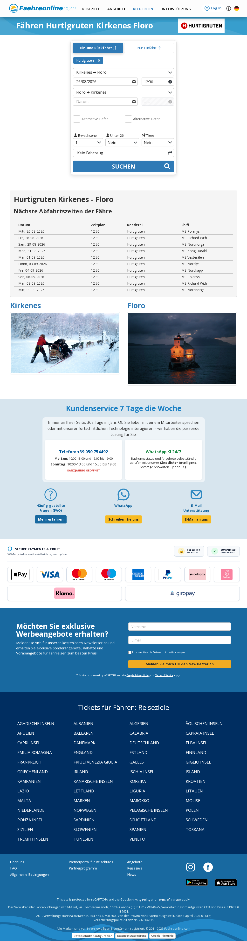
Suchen (123, 166)
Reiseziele (135, 868)
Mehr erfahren (50, 519)
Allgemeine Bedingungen (29, 874)
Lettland (84, 791)
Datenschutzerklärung (131, 935)
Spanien (138, 829)
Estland (138, 752)
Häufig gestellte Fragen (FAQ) (50, 508)
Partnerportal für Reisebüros (91, 862)
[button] (175, 9)
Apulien (25, 733)
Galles (137, 762)
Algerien (139, 723)
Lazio (23, 791)
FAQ (13, 868)
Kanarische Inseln (93, 781)
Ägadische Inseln (35, 723)
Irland (81, 771)
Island (193, 771)
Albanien (83, 723)
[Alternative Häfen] (76, 119)
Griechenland (32, 771)
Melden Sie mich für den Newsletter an (180, 664)
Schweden (197, 820)
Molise (193, 800)
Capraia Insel (200, 733)
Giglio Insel (198, 762)
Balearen (84, 733)
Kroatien (196, 781)
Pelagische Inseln (149, 810)
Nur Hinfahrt (147, 48)
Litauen (194, 791)
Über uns (17, 862)
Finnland (196, 752)
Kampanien (29, 781)
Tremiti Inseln (32, 839)
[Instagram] (193, 867)
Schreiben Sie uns (123, 519)
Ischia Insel (142, 771)
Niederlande (30, 810)
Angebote (134, 862)
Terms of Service (164, 675)
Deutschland (144, 742)
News (131, 874)
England (83, 752)
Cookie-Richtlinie (162, 935)
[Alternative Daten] (128, 119)
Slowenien (85, 829)
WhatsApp (123, 505)
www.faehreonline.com (42, 8)
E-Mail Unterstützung (196, 508)
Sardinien (84, 820)
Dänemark (84, 742)
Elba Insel (196, 742)
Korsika (138, 781)
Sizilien (25, 829)
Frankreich (29, 762)
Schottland (143, 820)
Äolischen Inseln (204, 723)
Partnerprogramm (83, 868)
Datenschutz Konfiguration (93, 936)
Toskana (195, 829)
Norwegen (85, 810)
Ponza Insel (30, 820)
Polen (192, 810)
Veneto (137, 839)
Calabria (139, 733)
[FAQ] (50, 496)
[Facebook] (208, 867)
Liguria (137, 791)
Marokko (139, 800)
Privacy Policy (140, 900)
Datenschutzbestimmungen (169, 652)
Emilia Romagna (34, 752)
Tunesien (83, 839)
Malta (24, 800)
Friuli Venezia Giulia (95, 762)
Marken (82, 800)
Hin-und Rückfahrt (96, 48)
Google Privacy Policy (138, 675)
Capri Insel (28, 742)
